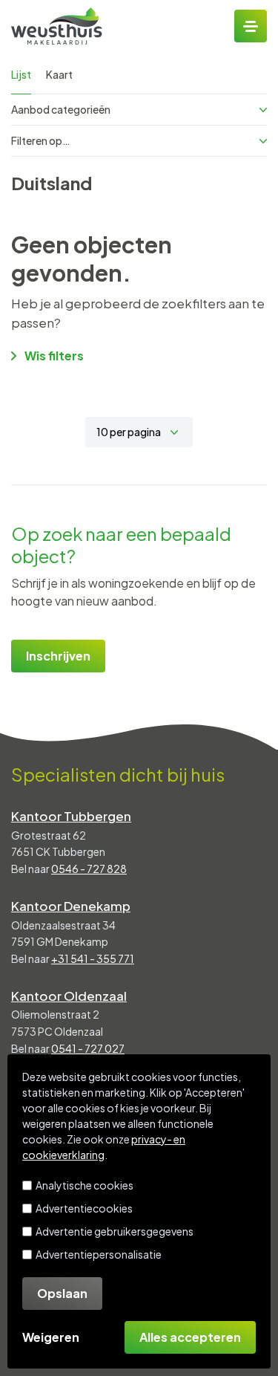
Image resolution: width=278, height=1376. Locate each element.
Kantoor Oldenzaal (69, 995)
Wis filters (54, 355)
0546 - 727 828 (89, 868)
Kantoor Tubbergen (71, 816)
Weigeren (50, 1337)
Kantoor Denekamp (70, 906)
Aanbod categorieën (60, 109)
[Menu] (250, 26)
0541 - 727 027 (88, 1048)
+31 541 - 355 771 (92, 958)
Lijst (21, 74)
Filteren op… (40, 140)
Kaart (59, 74)
